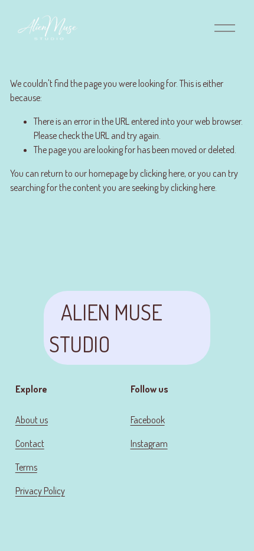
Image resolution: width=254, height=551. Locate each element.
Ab (20, 420)
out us (36, 420)
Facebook (148, 420)
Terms (26, 467)
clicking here (162, 173)
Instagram (149, 443)
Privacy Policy (40, 491)
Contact (29, 443)
